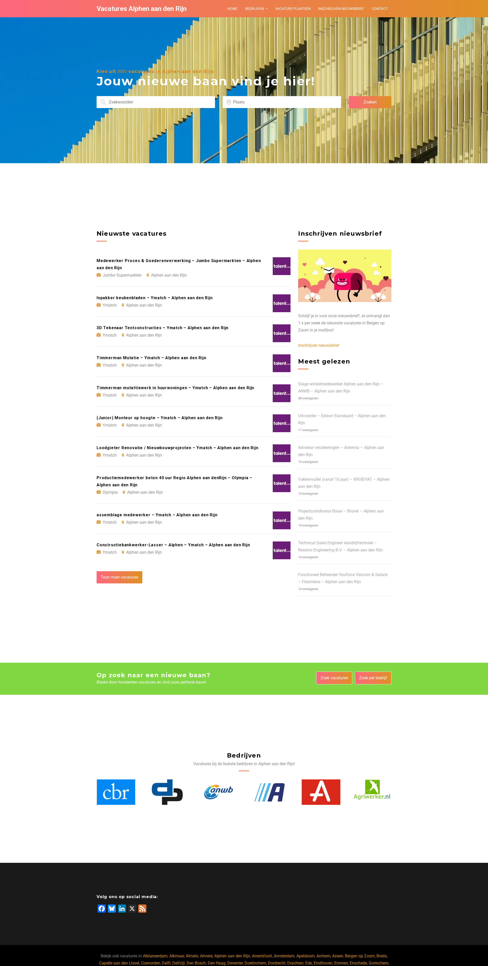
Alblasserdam (155, 956)
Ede (308, 963)
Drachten (295, 963)
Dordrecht (276, 963)
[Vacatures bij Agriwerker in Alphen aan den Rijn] (321, 792)
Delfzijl (178, 963)
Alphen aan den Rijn (232, 956)
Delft (166, 963)
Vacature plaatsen (293, 9)
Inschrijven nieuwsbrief (341, 9)
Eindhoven (323, 963)
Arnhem (323, 956)
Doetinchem (255, 963)
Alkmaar (176, 956)
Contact (380, 9)
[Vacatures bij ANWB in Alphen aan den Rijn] (167, 792)
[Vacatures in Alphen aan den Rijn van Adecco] (269, 792)
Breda (381, 956)
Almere (206, 956)
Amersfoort (262, 956)
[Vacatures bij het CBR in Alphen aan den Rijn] (372, 792)
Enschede (358, 963)
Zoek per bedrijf (373, 677)
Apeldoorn (305, 956)
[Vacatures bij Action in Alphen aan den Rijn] (218, 792)
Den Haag (216, 963)
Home (232, 9)
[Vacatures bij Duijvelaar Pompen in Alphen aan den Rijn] (116, 792)
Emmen (341, 963)
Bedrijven (254, 9)
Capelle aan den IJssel (119, 963)
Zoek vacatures (334, 677)
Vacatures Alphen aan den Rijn (142, 8)
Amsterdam (284, 956)
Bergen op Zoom (360, 956)
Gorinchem (378, 963)
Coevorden (150, 963)
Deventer (235, 963)
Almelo (192, 956)
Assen (337, 956)
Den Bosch (196, 963)
